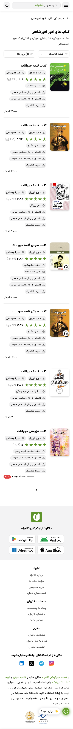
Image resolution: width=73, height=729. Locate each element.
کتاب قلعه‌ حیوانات (33, 371)
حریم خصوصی (36, 587)
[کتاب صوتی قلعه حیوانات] (59, 256)
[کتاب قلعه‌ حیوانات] (59, 382)
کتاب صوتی (19, 677)
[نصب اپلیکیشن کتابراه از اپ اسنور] (50, 549)
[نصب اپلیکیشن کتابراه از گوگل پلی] (22, 539)
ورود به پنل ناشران (36, 641)
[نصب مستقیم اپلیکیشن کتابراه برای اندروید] (50, 539)
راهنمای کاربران (36, 614)
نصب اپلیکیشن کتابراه (54, 677)
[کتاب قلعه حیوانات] (59, 77)
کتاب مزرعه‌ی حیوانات (31, 431)
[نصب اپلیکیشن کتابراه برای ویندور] (22, 549)
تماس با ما (36, 620)
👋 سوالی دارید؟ (49, 711)
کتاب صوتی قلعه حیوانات (29, 245)
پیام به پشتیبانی (36, 608)
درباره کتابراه (37, 575)
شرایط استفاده (36, 581)
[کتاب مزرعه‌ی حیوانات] (59, 442)
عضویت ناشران (36, 635)
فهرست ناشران (37, 647)
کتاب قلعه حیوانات (33, 66)
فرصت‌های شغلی (36, 593)
